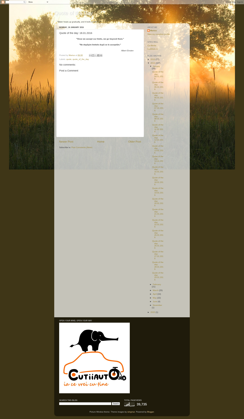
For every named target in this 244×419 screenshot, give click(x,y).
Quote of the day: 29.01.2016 (157, 276)
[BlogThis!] (93, 55)
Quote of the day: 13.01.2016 (157, 149)
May (155, 298)
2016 (153, 63)
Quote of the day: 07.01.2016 (157, 107)
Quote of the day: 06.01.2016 (157, 96)
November (157, 305)
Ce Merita (151, 45)
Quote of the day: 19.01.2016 (157, 191)
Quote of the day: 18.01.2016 (157, 181)
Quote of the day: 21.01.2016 (157, 212)
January (156, 66)
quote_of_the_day (81, 59)
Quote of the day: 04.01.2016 (157, 75)
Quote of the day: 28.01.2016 (157, 265)
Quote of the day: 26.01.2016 (157, 244)
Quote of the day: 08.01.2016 (157, 117)
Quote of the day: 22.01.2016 (157, 223)
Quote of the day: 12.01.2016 (157, 138)
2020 (153, 312)
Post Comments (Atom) (81, 147)
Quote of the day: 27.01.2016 (157, 255)
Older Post (134, 141)
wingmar (131, 412)
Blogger (150, 412)
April (155, 294)
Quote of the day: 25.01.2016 (157, 234)
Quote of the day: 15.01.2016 (157, 170)
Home (100, 141)
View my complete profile (158, 34)
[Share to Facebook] (98, 55)
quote (68, 59)
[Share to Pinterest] (101, 55)
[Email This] (90, 55)
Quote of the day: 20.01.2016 (157, 202)
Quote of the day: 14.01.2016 (157, 159)
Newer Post (66, 141)
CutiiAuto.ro (152, 49)
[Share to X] (95, 55)
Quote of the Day (73, 13)
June (155, 301)
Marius (153, 31)
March (156, 290)
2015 (153, 59)
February (157, 284)
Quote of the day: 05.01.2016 (157, 85)
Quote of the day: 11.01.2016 (157, 128)
